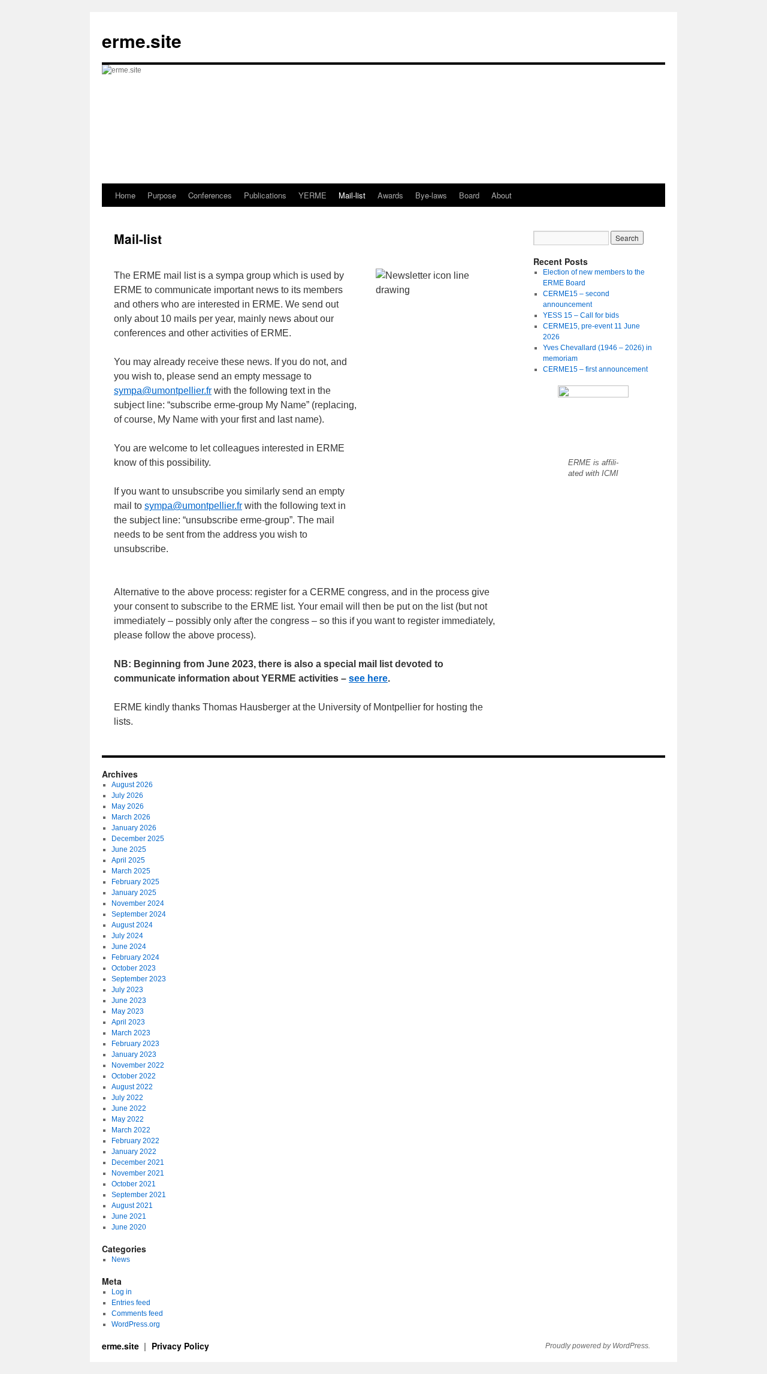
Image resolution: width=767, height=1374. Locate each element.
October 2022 (133, 1076)
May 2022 (127, 1119)
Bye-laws (431, 195)
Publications (265, 195)
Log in (121, 1292)
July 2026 (127, 795)
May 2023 (127, 1011)
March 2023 (130, 1033)
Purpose (161, 195)
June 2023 (128, 1000)
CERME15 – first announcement (595, 369)
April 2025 (128, 860)
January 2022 (133, 1151)
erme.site (142, 40)
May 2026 (127, 806)
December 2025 (137, 838)
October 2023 (133, 968)
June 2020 (128, 1227)
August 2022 (132, 1087)
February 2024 (135, 957)
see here (368, 678)
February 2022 (135, 1141)
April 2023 (128, 1022)
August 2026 (132, 785)
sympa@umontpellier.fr (163, 390)
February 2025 (135, 882)
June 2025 (128, 849)
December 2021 (137, 1162)
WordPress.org (135, 1324)
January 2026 (133, 828)
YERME (312, 195)
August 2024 (132, 925)
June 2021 (128, 1216)
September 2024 (138, 914)
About (501, 195)
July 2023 (127, 990)
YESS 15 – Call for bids (581, 315)
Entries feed (130, 1302)
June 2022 (128, 1108)
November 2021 (137, 1173)
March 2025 (130, 871)
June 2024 (128, 946)
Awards (390, 195)
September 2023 (138, 979)
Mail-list (352, 195)
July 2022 (127, 1097)
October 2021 (133, 1184)
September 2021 (138, 1195)
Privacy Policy (180, 1346)
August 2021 (132, 1205)
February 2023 (135, 1043)
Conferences (210, 195)
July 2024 (127, 936)
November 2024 (137, 903)
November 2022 (137, 1065)
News (120, 1259)
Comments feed (137, 1313)
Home (125, 195)
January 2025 (133, 892)
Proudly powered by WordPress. (597, 1346)
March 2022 (130, 1130)
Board (469, 195)
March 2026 (130, 817)
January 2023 (133, 1054)
